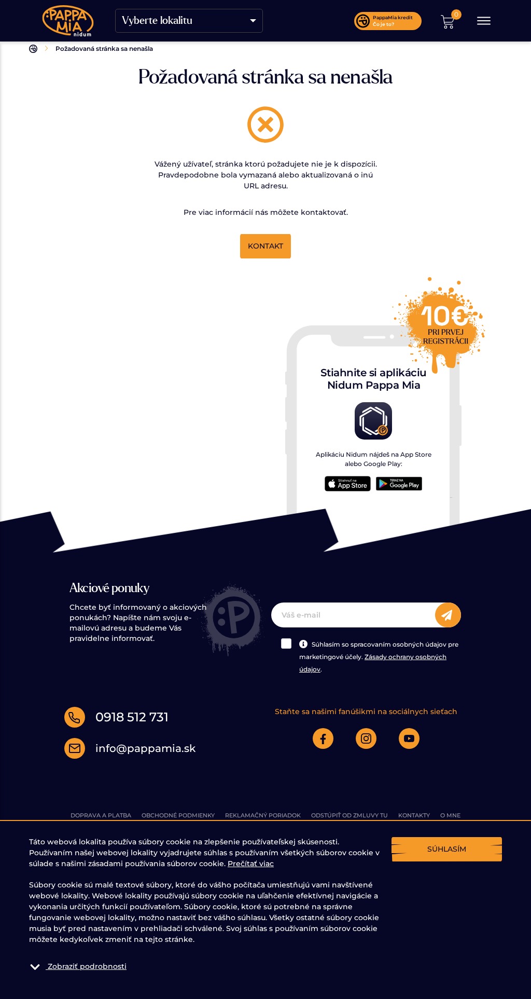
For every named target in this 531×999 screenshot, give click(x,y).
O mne (450, 815)
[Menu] (484, 21)
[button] (447, 21)
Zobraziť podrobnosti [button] (87, 966)
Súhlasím (446, 849)
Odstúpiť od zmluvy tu (349, 815)
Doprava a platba (101, 815)
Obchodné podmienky (178, 815)
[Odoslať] (448, 615)
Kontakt (265, 246)
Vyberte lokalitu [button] (157, 21)
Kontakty (414, 815)
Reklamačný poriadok (263, 815)
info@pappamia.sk (145, 748)
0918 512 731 (132, 716)
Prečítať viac (251, 863)
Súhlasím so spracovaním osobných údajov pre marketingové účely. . (378, 656)
